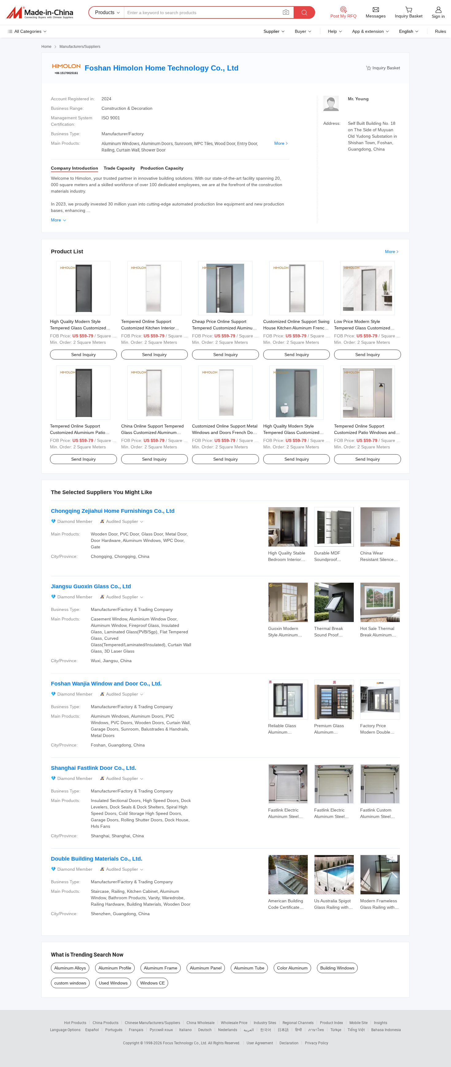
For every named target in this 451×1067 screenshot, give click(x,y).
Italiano (185, 1029)
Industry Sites (265, 1022)
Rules (440, 31)
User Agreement (260, 1042)
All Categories (27, 31)
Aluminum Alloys (70, 967)
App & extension (368, 31)
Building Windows (337, 967)
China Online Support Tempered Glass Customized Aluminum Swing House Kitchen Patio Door (152, 432)
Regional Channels (298, 1022)
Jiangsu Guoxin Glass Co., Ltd (91, 586)
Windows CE (152, 983)
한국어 (265, 1029)
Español (92, 1029)
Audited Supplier (125, 521)
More (279, 143)
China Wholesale (200, 1022)
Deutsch (205, 1029)
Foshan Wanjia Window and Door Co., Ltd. (106, 684)
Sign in (438, 16)
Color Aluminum (292, 967)
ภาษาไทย (316, 1029)
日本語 (283, 1029)
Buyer (300, 31)
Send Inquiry (83, 354)
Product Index (331, 1022)
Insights (380, 1022)
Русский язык (161, 1029)
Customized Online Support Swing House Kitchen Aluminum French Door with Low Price (296, 328)
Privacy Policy (316, 1042)
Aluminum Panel (206, 967)
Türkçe (335, 1029)
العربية (249, 1029)
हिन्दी (298, 1029)
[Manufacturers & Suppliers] (39, 12)
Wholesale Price (234, 1022)
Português (113, 1029)
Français (136, 1029)
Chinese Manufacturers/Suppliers (152, 1022)
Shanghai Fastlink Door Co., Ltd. (93, 768)
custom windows (70, 983)
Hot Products (75, 1022)
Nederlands (227, 1029)
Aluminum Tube (249, 967)
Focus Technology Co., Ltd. (185, 1042)
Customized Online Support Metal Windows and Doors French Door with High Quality (224, 432)
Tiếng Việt (356, 1029)
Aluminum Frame (160, 967)
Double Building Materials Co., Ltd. (96, 859)
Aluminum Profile (114, 967)
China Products (105, 1022)
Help (332, 31)
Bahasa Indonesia (386, 1029)
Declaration (289, 1042)
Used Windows (113, 983)
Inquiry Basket (383, 68)
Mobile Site (358, 1022)
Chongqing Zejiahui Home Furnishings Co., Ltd (113, 511)
